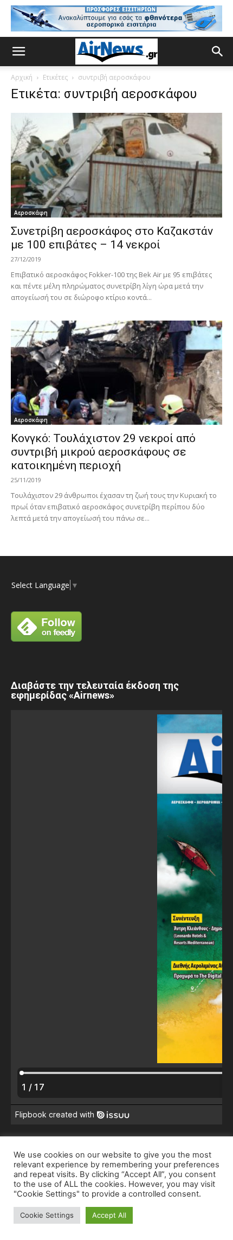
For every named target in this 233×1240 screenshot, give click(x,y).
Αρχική (22, 77)
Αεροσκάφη (31, 212)
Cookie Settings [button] (47, 1215)
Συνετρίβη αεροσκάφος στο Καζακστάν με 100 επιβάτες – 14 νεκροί (112, 238)
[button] (18, 51)
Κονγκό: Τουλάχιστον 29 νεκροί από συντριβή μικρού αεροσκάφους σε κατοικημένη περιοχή (103, 452)
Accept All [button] (109, 1215)
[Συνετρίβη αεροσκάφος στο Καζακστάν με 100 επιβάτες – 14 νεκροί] (116, 165)
